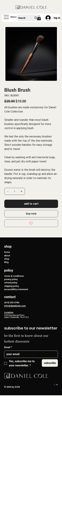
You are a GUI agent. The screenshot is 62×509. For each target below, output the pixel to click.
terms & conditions (14, 276)
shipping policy (11, 286)
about (7, 255)
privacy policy (11, 279)
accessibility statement (16, 289)
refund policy (10, 282)
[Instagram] (54, 384)
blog (6, 262)
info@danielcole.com (15, 306)
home (7, 252)
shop (6, 259)
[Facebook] (57, 384)
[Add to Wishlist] (31, 223)
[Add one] (21, 191)
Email (8, 347)
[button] (39, 17)
